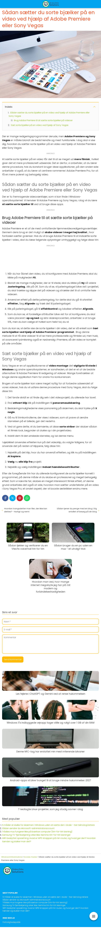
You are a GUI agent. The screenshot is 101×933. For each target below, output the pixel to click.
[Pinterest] (20, 498)
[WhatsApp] (27, 498)
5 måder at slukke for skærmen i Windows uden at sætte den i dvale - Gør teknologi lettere (48, 825)
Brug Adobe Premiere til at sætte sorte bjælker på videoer (43, 120)
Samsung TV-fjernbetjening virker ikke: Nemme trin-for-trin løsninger (36, 834)
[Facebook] (5, 498)
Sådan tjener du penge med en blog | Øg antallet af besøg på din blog (77, 510)
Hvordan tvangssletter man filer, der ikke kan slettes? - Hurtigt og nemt (25, 510)
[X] (12, 498)
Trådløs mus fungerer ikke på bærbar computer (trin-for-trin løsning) (37, 831)
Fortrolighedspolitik (11, 922)
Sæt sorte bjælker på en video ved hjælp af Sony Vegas (39, 125)
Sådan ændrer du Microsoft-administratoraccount (28, 828)
